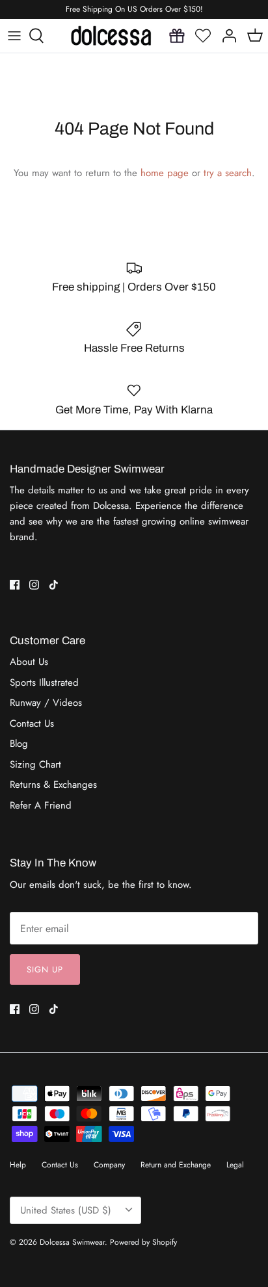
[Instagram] (34, 585)
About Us (29, 662)
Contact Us (32, 723)
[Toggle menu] (14, 35)
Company (109, 1165)
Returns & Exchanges (53, 784)
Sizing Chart (35, 764)
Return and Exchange (176, 1165)
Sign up (45, 969)
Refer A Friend (41, 805)
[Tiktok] (54, 585)
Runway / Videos (46, 703)
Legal (235, 1165)
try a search (228, 173)
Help (18, 1165)
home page (165, 173)
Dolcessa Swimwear (72, 1242)
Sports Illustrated (44, 682)
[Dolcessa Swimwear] (111, 35)
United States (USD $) (65, 1210)
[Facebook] (15, 585)
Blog (19, 743)
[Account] (229, 35)
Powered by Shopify (143, 1242)
